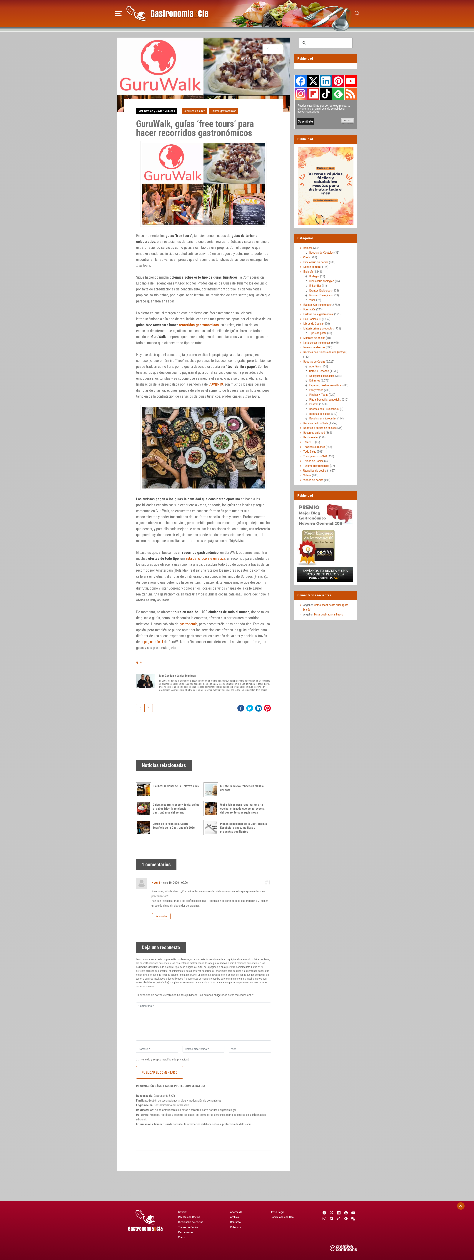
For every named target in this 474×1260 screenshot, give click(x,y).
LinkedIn (326, 81)
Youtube (351, 81)
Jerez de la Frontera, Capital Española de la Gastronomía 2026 (174, 825)
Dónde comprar (312, 267)
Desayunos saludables (322, 376)
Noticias (183, 1212)
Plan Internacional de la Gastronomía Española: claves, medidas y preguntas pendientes (243, 827)
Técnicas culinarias (314, 447)
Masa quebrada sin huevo (328, 614)
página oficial (153, 642)
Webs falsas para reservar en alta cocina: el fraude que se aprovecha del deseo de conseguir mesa (242, 808)
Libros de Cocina (313, 323)
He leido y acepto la (165, 1059)
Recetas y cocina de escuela (320, 428)
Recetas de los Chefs (315, 423)
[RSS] (353, 1218)
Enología (308, 271)
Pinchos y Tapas (318, 394)
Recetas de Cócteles (321, 252)
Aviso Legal (277, 1212)
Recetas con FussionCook (324, 409)
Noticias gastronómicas (317, 342)
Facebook (301, 81)
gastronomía (188, 624)
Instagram (301, 94)
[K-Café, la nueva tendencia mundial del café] (211, 789)
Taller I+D (308, 442)
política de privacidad (176, 1059)
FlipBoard (313, 94)
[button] (118, 13)
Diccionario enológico (321, 281)
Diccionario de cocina (315, 262)
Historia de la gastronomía (318, 314)
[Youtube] (353, 1213)
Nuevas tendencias (314, 347)
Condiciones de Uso (282, 1217)
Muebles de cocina (314, 338)
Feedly (338, 94)
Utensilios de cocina (314, 470)
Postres (313, 404)
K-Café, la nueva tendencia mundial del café (242, 788)
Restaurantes (310, 437)
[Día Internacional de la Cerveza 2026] (144, 789)
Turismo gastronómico (223, 111)
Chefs (306, 257)
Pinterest (338, 81)
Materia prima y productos (318, 328)
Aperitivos (315, 366)
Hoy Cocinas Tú (312, 319)
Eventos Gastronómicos (317, 305)
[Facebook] (324, 1213)
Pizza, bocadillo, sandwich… (325, 399)
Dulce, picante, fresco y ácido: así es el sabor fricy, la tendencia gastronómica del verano (176, 808)
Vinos (312, 300)
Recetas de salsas (319, 414)
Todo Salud (309, 451)
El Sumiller (315, 285)
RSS (351, 94)
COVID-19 (216, 384)
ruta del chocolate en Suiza (205, 558)
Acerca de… (237, 1212)
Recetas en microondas (323, 418)
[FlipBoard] (331, 1218)
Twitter (313, 81)
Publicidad (236, 1227)
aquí (248, 1124)
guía (139, 662)
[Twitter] (331, 1213)
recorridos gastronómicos (199, 325)
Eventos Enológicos (320, 290)
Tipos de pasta (317, 333)
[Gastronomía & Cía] (167, 13)
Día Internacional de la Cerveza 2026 (176, 786)
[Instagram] (324, 1218)
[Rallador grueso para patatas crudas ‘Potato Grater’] (278, 49)
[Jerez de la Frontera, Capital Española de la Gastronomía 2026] (144, 827)
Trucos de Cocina (313, 461)
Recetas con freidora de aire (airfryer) (325, 352)
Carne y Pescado (319, 371)
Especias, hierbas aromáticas (326, 385)
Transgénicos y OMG (315, 456)
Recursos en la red (194, 111)
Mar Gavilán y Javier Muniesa (156, 111)
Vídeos (307, 475)
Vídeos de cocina (313, 480)
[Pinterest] (346, 1213)
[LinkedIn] (338, 1213)
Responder (161, 916)
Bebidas (308, 248)
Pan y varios (316, 390)
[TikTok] (338, 1218)
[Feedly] (346, 1218)
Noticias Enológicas (320, 295)
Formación (309, 309)
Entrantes (314, 380)
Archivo (234, 1217)
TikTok (326, 94)
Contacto (235, 1222)
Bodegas (314, 276)
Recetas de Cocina (314, 361)
